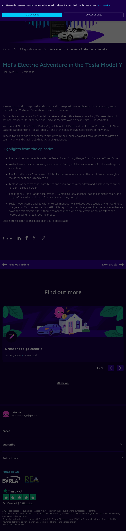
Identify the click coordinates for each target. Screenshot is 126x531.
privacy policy (103, 5)
